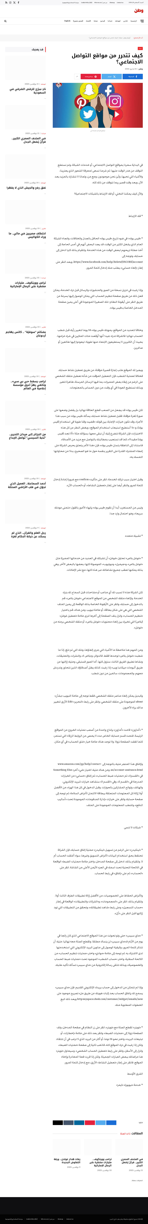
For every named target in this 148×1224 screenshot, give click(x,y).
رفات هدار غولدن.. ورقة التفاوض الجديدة (67, 1161)
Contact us (120, 3)
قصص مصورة (78, 21)
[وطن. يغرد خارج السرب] (139, 11)
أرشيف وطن (126, 38)
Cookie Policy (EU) (86, 3)
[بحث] (5, 21)
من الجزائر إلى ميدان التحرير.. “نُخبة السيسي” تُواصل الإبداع (27, 436)
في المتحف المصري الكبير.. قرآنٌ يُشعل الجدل (132, 1162)
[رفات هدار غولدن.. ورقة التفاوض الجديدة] (66, 1147)
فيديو (102, 21)
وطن (140, 68)
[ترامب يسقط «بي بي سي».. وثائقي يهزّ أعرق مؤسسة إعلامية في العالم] (25, 360)
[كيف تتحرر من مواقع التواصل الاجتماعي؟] (98, 105)
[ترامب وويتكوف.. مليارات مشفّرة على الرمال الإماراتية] (98, 1147)
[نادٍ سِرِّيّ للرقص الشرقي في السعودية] (25, 68)
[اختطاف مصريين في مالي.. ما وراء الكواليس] (25, 212)
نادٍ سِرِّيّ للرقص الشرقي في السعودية (28, 90)
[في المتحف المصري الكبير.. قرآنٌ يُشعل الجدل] (129, 1147)
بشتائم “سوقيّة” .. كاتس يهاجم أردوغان (26, 333)
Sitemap (112, 3)
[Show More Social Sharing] (77, 76)
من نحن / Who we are (100, 3)
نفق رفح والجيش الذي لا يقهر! (26, 187)
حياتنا (110, 21)
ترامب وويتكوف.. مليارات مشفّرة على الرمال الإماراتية (100, 1162)
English (67, 21)
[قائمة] (142, 21)
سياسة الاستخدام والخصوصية (70, 3)
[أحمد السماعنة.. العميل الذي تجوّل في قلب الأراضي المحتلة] (25, 462)
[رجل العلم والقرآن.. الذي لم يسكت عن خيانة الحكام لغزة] (25, 512)
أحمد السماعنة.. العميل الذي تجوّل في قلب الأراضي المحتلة (27, 485)
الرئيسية (134, 21)
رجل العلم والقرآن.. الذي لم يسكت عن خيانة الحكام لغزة (28, 534)
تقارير (125, 21)
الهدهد (118, 21)
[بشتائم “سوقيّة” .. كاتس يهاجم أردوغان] (25, 311)
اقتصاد (88, 21)
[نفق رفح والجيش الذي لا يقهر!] (25, 166)
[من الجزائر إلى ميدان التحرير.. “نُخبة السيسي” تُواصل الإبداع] (25, 413)
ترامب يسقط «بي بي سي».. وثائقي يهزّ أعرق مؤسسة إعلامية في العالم (28, 385)
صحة (96, 21)
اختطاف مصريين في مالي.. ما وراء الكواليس (27, 235)
